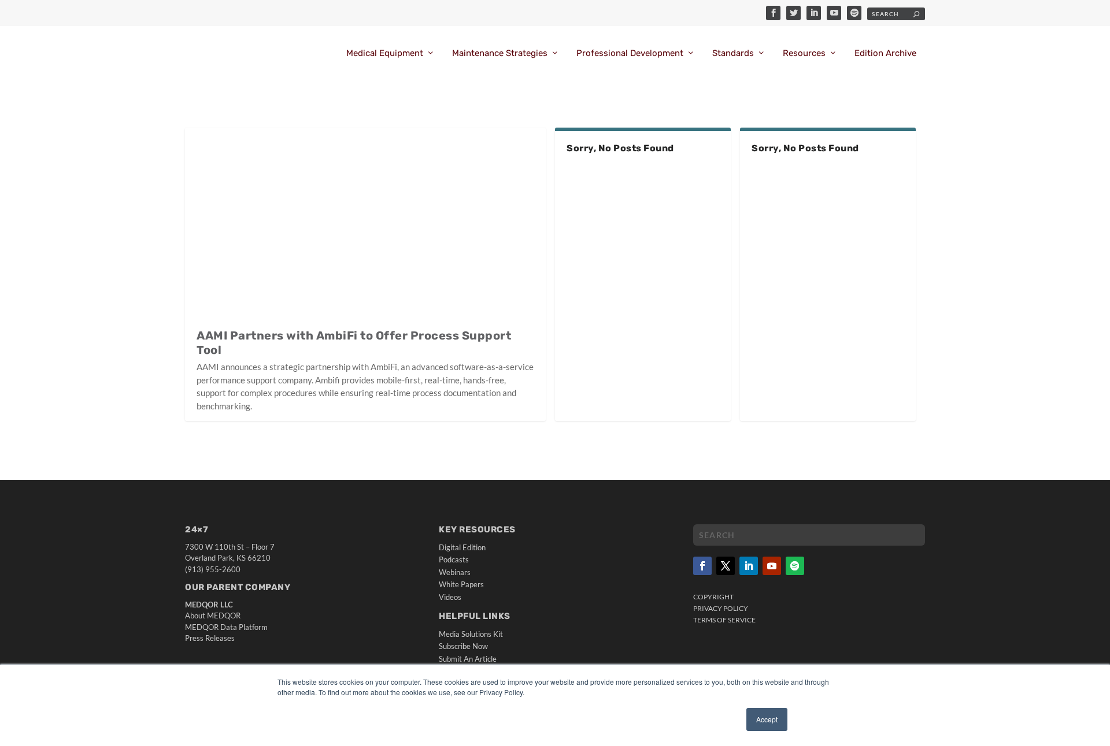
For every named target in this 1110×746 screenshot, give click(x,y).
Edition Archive (885, 53)
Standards (733, 53)
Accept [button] (767, 719)
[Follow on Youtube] (772, 566)
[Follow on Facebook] (702, 566)
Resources (804, 53)
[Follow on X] (725, 566)
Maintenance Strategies (499, 53)
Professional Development (629, 53)
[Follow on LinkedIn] (748, 566)
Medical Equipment (384, 53)
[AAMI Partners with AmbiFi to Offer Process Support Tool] (365, 222)
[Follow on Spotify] (795, 566)
